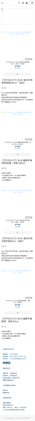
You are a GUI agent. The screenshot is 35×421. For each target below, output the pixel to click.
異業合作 (5, 390)
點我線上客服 (7, 378)
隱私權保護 (13, 373)
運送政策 (5, 375)
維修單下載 (16, 378)
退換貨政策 (13, 375)
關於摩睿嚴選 (7, 403)
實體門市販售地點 (8, 380)
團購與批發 (6, 393)
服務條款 (5, 373)
